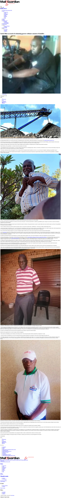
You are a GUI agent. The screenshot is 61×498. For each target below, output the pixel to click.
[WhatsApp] (5, 8)
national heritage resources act (6, 451)
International (4, 467)
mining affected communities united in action (9, 449)
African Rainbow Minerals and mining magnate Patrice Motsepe (37, 237)
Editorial (3, 478)
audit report (5, 232)
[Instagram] (1, 8)
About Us (3, 493)
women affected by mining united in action (8, 455)
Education (3, 468)
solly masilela (4, 453)
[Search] (3, 7)
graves (3, 448)
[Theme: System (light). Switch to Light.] (1, 7)
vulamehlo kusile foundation (6, 454)
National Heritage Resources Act (49, 140)
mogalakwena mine (5, 450)
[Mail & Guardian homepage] (30, 3)
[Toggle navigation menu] (1, 6)
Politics (1, 473)
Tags (1, 460)
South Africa (4, 465)
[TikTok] (3, 8)
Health (3, 469)
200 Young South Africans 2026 (5, 461)
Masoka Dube (4, 94)
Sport (3, 471)
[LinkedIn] (2, 8)
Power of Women (5, 485)
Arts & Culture (2, 481)
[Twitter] (4, 8)
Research (3, 492)
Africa (3, 466)
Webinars (3, 486)
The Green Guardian (3, 480)
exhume (3, 447)
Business (1, 474)
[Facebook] (0, 8)
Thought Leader (4, 476)
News (1, 463)
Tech (3, 470)
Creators (3, 460)
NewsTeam (12, 495)
